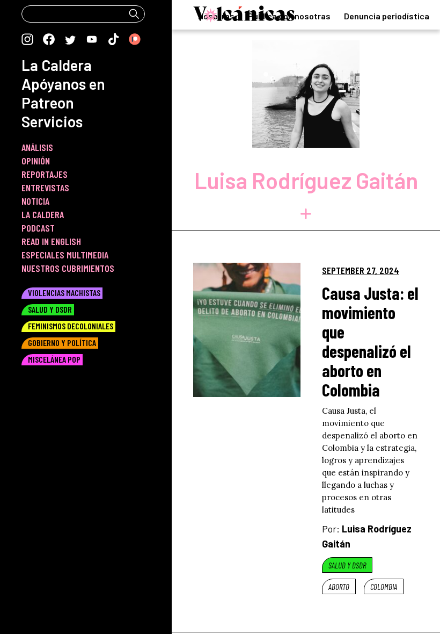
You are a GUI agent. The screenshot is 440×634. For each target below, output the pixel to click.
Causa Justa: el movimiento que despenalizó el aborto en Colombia (370, 341)
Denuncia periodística (386, 16)
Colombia (383, 587)
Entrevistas (45, 187)
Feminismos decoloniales (70, 326)
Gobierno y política (62, 342)
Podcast (38, 228)
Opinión (35, 161)
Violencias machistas (64, 292)
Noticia (35, 201)
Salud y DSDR (347, 565)
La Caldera (56, 65)
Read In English (51, 241)
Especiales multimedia (64, 255)
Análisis (37, 147)
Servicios (52, 121)
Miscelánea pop (54, 359)
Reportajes (44, 174)
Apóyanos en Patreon (63, 93)
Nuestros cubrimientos (67, 268)
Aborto (338, 587)
